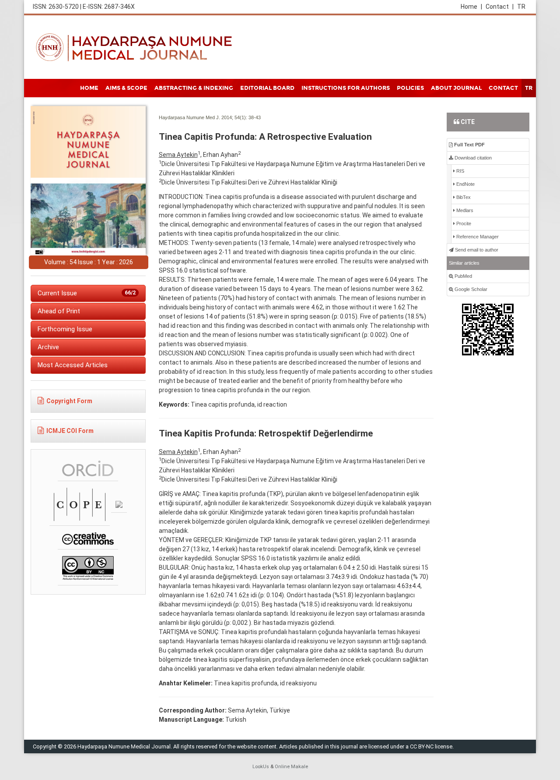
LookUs (260, 766)
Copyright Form (69, 400)
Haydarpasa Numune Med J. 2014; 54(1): (203, 117)
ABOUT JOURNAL (456, 88)
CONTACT (503, 88)
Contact (500, 6)
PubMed (462, 276)
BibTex (463, 197)
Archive (48, 347)
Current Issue (87, 293)
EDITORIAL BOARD (267, 88)
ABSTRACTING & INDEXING (193, 88)
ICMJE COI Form (70, 430)
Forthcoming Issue (65, 329)
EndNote (465, 184)
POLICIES (410, 88)
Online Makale (291, 766)
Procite (463, 223)
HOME (89, 88)
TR (521, 6)
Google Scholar (470, 289)
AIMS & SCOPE (126, 88)
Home (471, 6)
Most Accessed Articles (73, 365)
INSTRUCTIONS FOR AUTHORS (345, 88)
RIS (459, 171)
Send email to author (476, 249)
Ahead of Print (59, 311)
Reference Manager (477, 236)
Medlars (464, 210)
